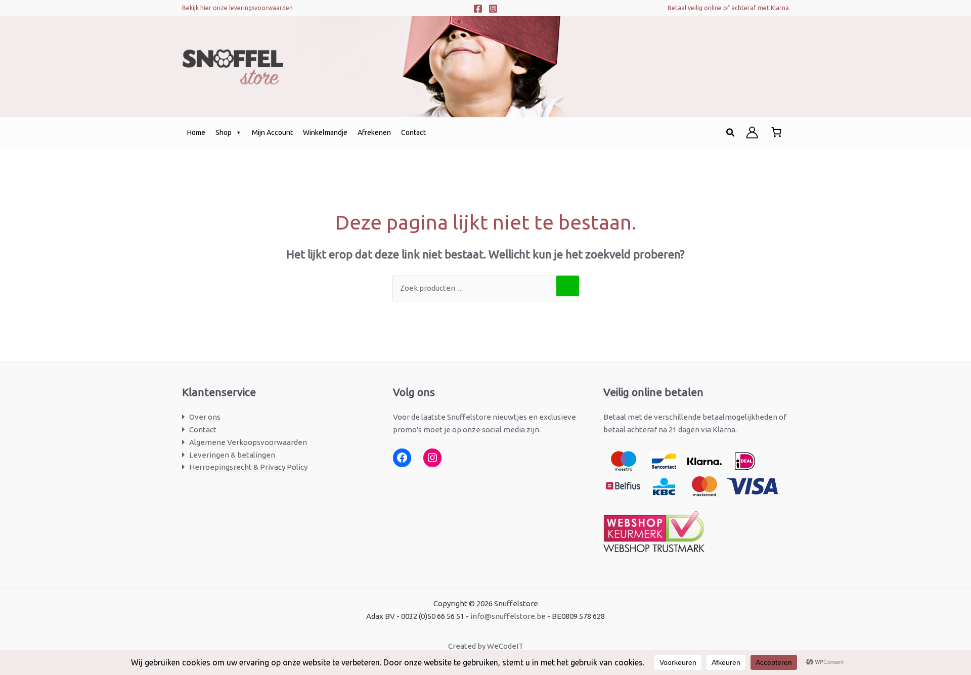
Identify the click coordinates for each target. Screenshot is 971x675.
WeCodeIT (505, 646)
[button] (730, 132)
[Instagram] (493, 8)
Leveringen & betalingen (232, 455)
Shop (223, 132)
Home (196, 132)
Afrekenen (374, 132)
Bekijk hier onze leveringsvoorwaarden (237, 8)
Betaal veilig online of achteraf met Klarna (728, 8)
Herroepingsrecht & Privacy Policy (248, 467)
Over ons (204, 417)
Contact (413, 132)
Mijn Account (272, 132)
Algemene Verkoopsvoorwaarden (248, 442)
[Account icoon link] (752, 132)
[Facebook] (477, 8)
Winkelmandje (325, 132)
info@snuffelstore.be (508, 616)
